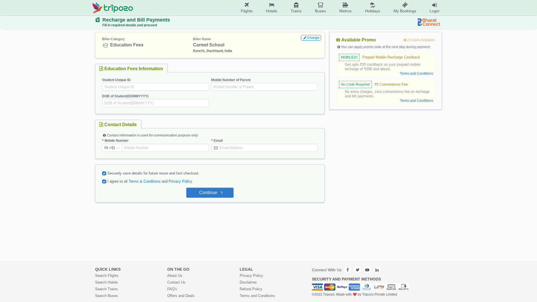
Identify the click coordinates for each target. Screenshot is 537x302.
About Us (174, 275)
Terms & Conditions (145, 181)
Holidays (372, 11)
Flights (247, 11)
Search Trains (106, 289)
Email (218, 141)
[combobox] (109, 148)
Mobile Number (117, 141)
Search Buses (106, 296)
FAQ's (172, 289)
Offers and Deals (181, 296)
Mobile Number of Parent (231, 80)
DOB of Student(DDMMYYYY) (125, 96)
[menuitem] (246, 7)
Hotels (271, 11)
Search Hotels (106, 282)
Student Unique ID (116, 80)
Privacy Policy (180, 181)
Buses (320, 11)
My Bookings (405, 11)
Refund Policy (251, 289)
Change (313, 38)
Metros (345, 11)
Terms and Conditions (257, 296)
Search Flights (107, 275)
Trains (296, 11)
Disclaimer (248, 282)
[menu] (289, 7)
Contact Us (176, 282)
